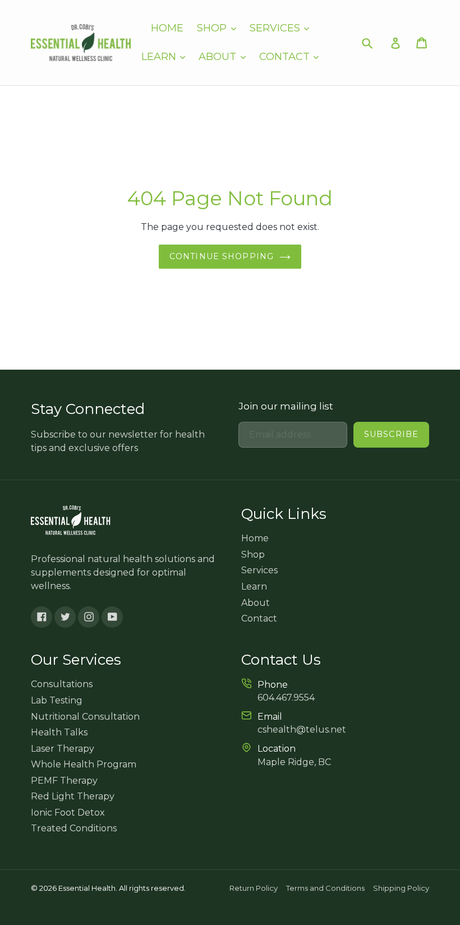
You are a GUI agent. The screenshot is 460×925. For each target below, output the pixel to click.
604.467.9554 (286, 697)
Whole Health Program (83, 764)
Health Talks (59, 732)
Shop (213, 28)
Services (276, 28)
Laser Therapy (62, 748)
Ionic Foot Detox (68, 812)
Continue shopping (221, 256)
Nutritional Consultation (85, 716)
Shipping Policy (401, 887)
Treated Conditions (74, 828)
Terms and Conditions (325, 887)
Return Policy (253, 887)
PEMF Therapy (64, 780)
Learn (160, 56)
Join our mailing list (285, 406)
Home (167, 28)
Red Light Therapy (72, 796)
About (219, 56)
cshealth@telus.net (301, 729)
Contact (285, 56)
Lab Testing (56, 700)
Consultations (62, 684)
